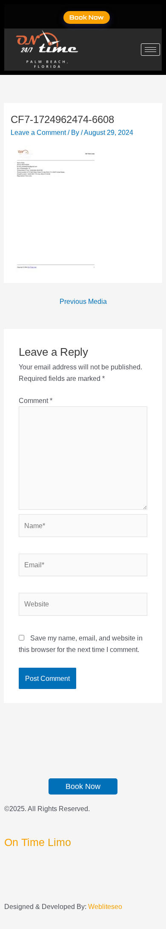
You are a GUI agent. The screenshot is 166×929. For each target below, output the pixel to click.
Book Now (86, 17)
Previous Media (83, 301)
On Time (37, 842)
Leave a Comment (38, 132)
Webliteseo (105, 906)
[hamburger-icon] (150, 49)
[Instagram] (6, 886)
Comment (35, 400)
